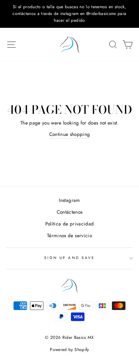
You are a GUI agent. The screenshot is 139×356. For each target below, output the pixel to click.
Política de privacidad (69, 223)
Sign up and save (69, 257)
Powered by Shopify (69, 349)
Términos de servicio (69, 235)
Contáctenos (70, 211)
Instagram (69, 200)
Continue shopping (69, 134)
